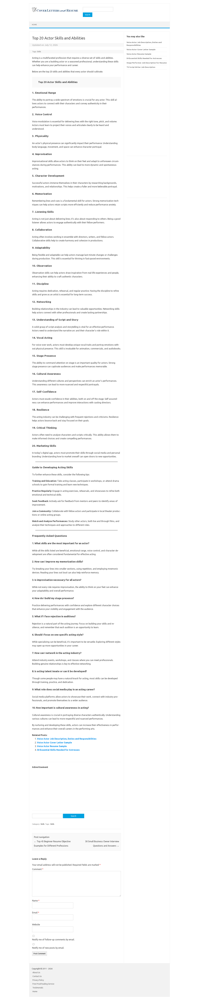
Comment (37, 869)
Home (34, 24)
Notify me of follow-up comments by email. (53, 939)
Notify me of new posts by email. (48, 948)
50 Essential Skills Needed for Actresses (58, 750)
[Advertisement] (76, 788)
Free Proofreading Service (43, 984)
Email (35, 912)
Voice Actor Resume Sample (52, 746)
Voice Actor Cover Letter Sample (54, 742)
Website (36, 924)
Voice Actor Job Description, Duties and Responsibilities (66, 739)
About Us (36, 972)
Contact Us (37, 976)
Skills (39, 51)
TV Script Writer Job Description (141, 67)
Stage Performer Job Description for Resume (147, 63)
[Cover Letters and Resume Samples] (55, 11)
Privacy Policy (38, 980)
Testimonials (37, 988)
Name (35, 900)
